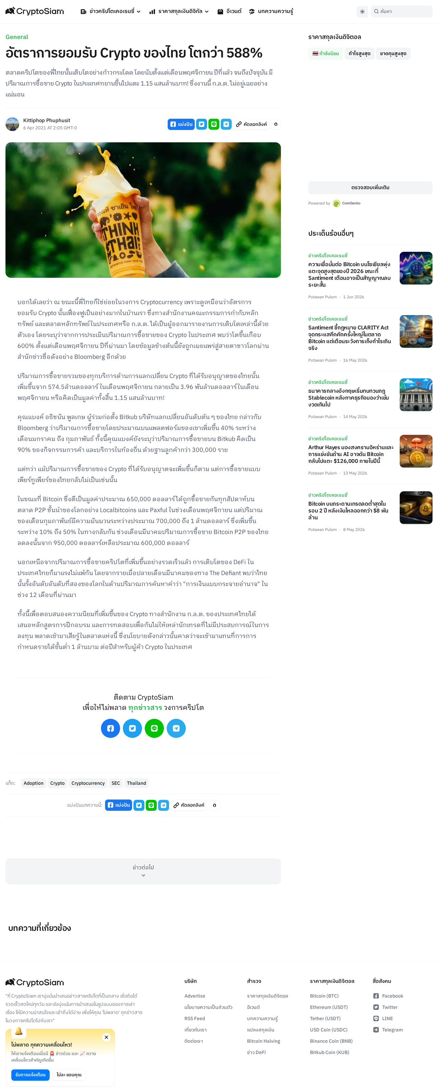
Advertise (194, 996)
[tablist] (370, 51)
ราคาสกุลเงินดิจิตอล (267, 996)
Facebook (392, 996)
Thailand (136, 783)
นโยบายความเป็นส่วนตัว (208, 1007)
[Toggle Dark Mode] (362, 11)
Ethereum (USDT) (329, 1007)
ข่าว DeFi (256, 1052)
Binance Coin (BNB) (331, 1041)
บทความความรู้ (275, 11)
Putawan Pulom (322, 297)
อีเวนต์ (234, 11)
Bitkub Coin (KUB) (329, 1052)
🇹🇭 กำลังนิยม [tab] (325, 53)
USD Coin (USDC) (329, 1030)
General (16, 37)
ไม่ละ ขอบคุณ (69, 1075)
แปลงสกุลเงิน (260, 1030)
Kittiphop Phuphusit (46, 121)
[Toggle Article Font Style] (276, 124)
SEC (116, 783)
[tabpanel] (370, 120)
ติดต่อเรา (193, 1041)
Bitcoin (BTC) (324, 996)
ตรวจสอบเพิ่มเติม (370, 187)
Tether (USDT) (325, 1018)
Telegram (392, 1030)
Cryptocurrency (88, 783)
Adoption (33, 783)
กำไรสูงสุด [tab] (360, 53)
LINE (387, 1018)
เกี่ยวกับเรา (195, 1030)
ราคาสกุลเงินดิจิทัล (180, 11)
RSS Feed (194, 1018)
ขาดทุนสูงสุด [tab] (393, 53)
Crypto (57, 783)
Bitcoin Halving (263, 1041)
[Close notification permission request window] (106, 1037)
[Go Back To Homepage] (34, 11)
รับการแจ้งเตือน (30, 1075)
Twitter (390, 1007)
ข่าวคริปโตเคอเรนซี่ (112, 11)
